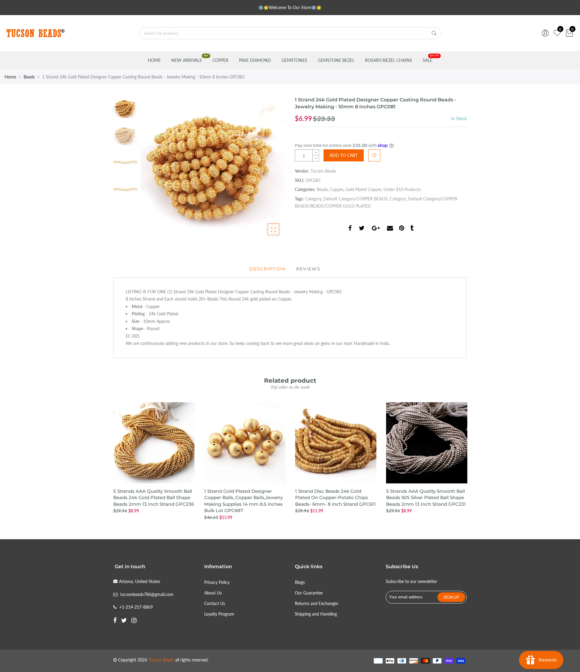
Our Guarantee (309, 592)
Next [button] (270, 169)
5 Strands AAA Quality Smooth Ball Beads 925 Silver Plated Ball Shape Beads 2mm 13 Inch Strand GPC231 (426, 497)
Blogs (300, 582)
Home (154, 60)
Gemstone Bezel (336, 60)
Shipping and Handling (316, 613)
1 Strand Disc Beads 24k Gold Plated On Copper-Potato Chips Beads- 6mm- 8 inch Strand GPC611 (335, 497)
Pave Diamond (255, 60)
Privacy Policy (217, 582)
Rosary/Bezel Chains (388, 60)
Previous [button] (155, 169)
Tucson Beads (323, 171)
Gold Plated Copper (363, 189)
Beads (29, 76)
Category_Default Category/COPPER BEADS (346, 198)
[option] (212, 169)
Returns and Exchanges (316, 603)
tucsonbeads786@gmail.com (146, 594)
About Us (213, 592)
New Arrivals (186, 60)
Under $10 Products (402, 189)
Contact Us (214, 603)
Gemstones (294, 60)
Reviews (308, 269)
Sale (427, 60)
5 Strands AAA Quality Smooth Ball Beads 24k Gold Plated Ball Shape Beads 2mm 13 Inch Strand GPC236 (153, 497)
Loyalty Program (219, 613)
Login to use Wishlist (374, 155)
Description (267, 269)
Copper (220, 60)
